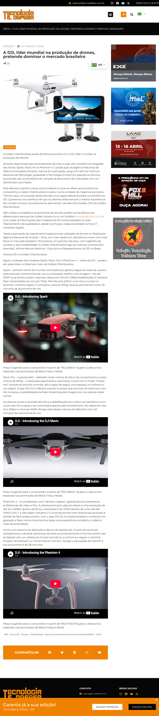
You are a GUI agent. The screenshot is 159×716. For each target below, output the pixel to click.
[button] (110, 14)
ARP (6, 634)
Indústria (9, 147)
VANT (98, 634)
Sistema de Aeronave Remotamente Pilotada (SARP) (69, 634)
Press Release (36, 634)
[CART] (123, 14)
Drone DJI (15, 634)
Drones (24, 634)
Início (6, 29)
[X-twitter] (128, 3)
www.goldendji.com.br (89, 216)
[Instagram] (112, 3)
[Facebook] (117, 3)
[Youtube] (123, 3)
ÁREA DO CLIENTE (147, 3)
